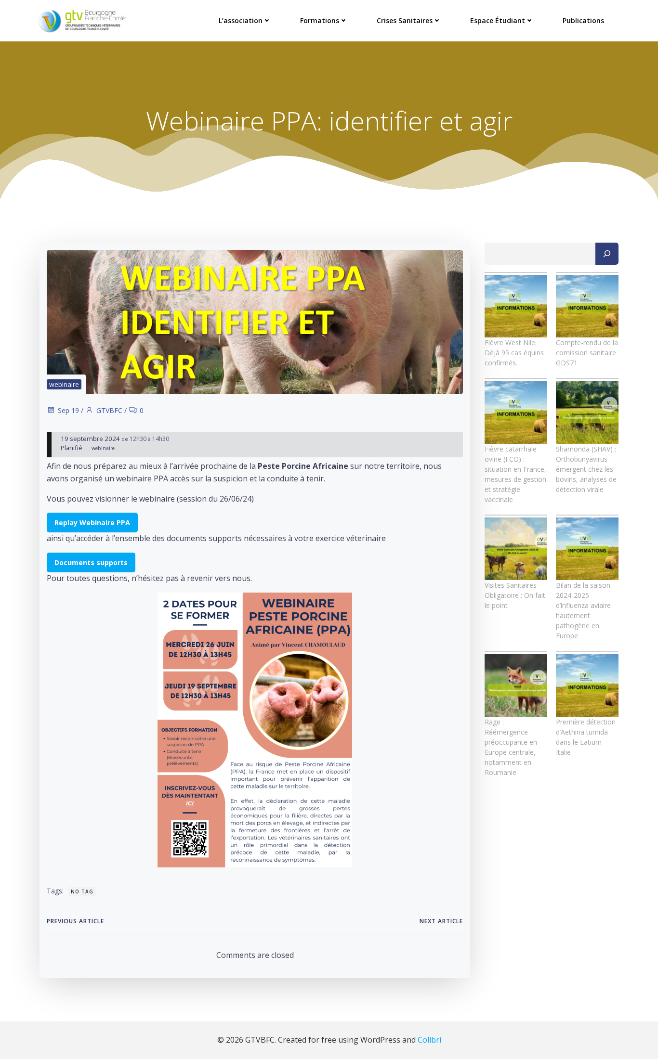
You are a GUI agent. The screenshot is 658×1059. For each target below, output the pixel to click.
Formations (319, 20)
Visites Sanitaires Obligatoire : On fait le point (515, 595)
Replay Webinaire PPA (92, 522)
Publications (583, 20)
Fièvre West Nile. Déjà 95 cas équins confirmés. (514, 352)
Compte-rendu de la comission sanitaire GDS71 (587, 352)
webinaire (64, 384)
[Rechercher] (607, 254)
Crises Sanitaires (405, 20)
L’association (241, 20)
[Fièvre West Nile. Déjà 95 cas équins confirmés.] (516, 306)
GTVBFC (109, 410)
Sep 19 (68, 410)
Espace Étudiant (497, 20)
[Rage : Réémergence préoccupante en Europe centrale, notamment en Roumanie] (516, 685)
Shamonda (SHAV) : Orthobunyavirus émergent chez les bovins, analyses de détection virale (586, 469)
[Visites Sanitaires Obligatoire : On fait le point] (516, 548)
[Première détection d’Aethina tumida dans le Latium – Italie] (587, 685)
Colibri (429, 1039)
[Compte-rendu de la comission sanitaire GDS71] (587, 306)
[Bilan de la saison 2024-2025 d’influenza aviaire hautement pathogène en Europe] (587, 548)
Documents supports (91, 562)
